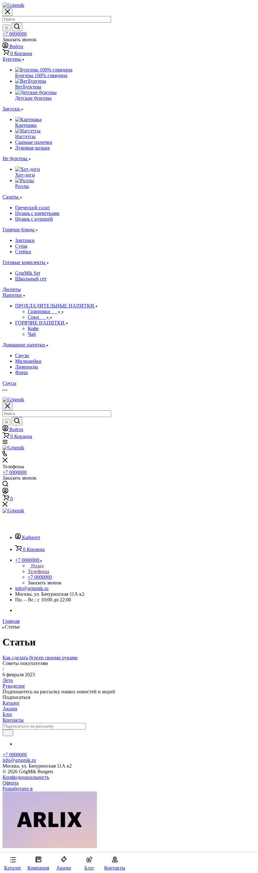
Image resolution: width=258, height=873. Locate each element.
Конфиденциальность (26, 777)
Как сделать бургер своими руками (40, 657)
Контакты (13, 720)
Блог (8, 714)
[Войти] (5, 491)
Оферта (11, 783)
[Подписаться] (8, 732)
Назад (37, 565)
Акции (10, 708)
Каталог (11, 703)
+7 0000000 (15, 34)
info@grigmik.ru (31, 588)
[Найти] (17, 27)
